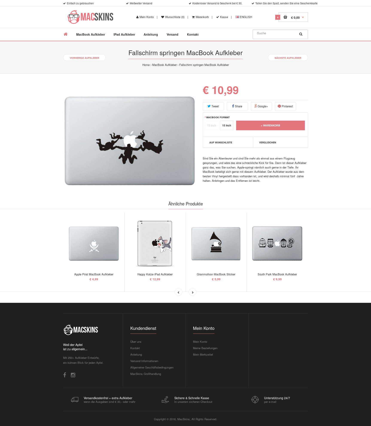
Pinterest (287, 106)
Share (238, 106)
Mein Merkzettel (203, 354)
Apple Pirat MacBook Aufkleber (93, 274)
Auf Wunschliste (220, 142)
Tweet (215, 106)
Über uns (135, 342)
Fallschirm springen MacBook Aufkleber (204, 65)
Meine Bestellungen (205, 348)
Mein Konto (147, 17)
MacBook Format (218, 117)
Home (146, 65)
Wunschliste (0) (174, 17)
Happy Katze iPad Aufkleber (155, 274)
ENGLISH (245, 17)
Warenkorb (202, 17)
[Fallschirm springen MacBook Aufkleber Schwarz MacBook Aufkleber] (129, 140)
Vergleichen (267, 142)
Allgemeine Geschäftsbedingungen (151, 367)
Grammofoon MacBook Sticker (216, 274)
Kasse (224, 17)
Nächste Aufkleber (288, 57)
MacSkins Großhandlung (145, 374)
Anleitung (136, 354)
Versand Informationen (144, 361)
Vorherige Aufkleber (84, 57)
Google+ (262, 106)
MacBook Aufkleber (164, 65)
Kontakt (135, 348)
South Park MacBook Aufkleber (277, 274)
